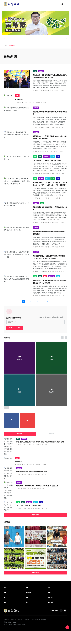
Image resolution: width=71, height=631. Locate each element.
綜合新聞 (41, 71)
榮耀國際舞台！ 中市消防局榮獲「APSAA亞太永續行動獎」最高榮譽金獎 (37, 485)
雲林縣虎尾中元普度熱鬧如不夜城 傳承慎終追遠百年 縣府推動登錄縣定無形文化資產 (40, 442)
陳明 (36, 151)
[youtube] (27, 420)
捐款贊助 (13, 619)
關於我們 (20, 619)
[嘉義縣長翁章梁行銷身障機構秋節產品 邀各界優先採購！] (17, 109)
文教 (58, 156)
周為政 (36, 173)
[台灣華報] (11, 4)
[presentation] (4, 38)
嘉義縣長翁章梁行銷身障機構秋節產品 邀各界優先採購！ (32, 471)
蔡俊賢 (36, 295)
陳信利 (36, 90)
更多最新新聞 (35, 515)
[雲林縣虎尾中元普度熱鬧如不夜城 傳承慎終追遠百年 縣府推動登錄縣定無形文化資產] (17, 79)
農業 (45, 276)
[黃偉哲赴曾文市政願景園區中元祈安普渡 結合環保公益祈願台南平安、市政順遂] (17, 279)
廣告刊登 (6, 619)
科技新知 (50, 597)
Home (5, 45)
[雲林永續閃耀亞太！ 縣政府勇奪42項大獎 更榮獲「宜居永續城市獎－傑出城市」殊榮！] (17, 254)
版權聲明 (43, 619)
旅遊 (52, 178)
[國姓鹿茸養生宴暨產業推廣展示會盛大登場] (35, 536)
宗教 (35, 71)
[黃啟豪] (35, 23)
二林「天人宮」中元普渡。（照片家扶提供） (47, 160)
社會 (35, 156)
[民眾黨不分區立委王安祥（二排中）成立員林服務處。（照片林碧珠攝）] (57, 558)
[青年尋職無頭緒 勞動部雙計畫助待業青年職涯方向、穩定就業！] (17, 228)
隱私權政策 (35, 619)
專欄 (27, 602)
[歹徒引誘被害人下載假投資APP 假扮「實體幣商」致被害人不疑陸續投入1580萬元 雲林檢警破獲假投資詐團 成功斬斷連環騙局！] (57, 536)
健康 (52, 156)
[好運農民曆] (8, 95)
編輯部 (19, 102)
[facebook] (11, 420)
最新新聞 (19, 433)
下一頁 (46, 301)
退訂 (19, 327)
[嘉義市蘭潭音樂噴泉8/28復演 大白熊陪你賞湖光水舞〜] (17, 204)
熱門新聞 (51, 433)
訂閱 (10, 327)
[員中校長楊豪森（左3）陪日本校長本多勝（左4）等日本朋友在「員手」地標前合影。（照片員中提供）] (17, 181)
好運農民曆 (19, 99)
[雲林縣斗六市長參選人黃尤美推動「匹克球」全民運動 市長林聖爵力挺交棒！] (14, 536)
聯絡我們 (27, 619)
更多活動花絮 (35, 572)
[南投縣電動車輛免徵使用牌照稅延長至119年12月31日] (35, 558)
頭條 (17, 95)
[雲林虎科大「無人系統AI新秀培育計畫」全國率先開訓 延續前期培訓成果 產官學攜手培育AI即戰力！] (14, 558)
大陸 (5, 602)
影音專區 (50, 602)
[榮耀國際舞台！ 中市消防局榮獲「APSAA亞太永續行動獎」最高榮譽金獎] (17, 135)
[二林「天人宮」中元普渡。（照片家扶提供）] (17, 157)
